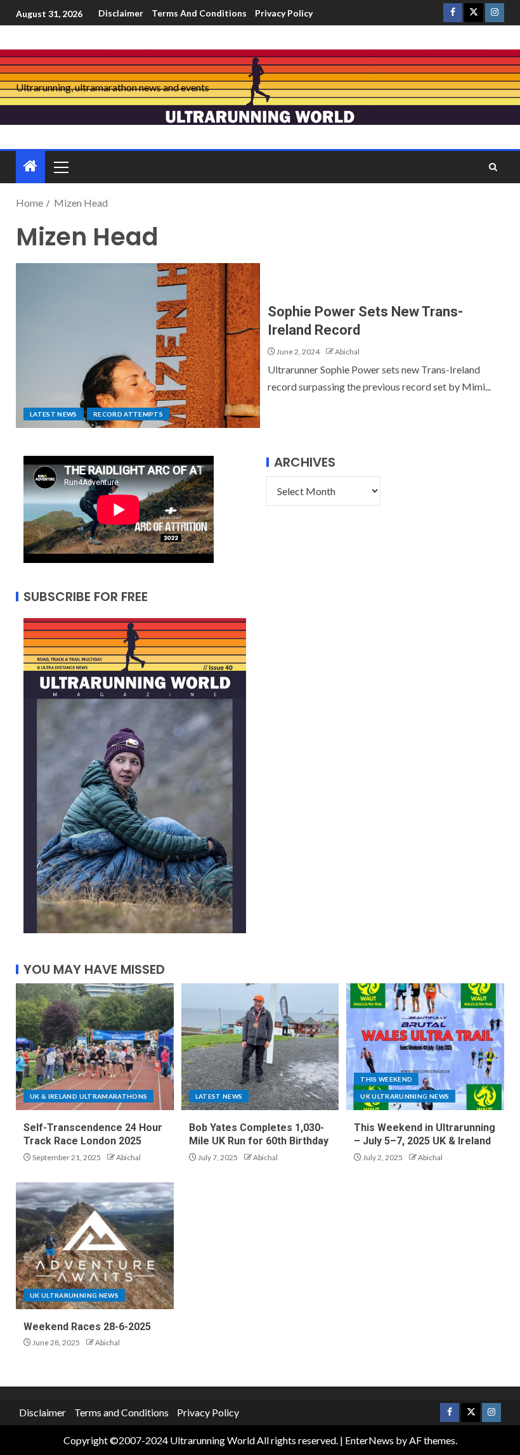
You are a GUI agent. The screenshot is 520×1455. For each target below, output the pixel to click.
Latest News (53, 414)
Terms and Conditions (199, 13)
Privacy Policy (284, 13)
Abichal (347, 351)
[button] (60, 167)
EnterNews (369, 1440)
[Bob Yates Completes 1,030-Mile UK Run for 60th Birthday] (260, 1046)
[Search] (493, 167)
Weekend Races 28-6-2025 (87, 1327)
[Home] (30, 166)
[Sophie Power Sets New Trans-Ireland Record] (138, 345)
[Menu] (60, 167)
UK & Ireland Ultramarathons (88, 1096)
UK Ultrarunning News (404, 1096)
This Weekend (386, 1079)
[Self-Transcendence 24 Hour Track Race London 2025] (95, 1046)
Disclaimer (120, 13)
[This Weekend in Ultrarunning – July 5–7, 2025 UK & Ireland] (425, 1046)
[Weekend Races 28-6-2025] (95, 1245)
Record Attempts (128, 414)
